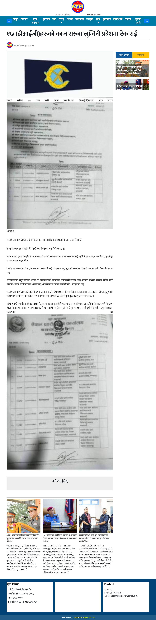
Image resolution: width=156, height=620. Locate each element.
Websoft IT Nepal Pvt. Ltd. (84, 617)
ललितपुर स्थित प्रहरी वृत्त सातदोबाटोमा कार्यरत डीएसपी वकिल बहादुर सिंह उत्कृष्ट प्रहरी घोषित (94, 538)
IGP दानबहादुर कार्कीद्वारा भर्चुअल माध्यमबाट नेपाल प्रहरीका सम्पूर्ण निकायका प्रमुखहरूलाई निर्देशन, (130, 89)
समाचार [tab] (140, 55)
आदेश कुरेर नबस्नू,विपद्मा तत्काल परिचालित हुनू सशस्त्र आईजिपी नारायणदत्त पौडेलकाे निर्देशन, (129, 70)
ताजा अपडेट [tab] (124, 55)
